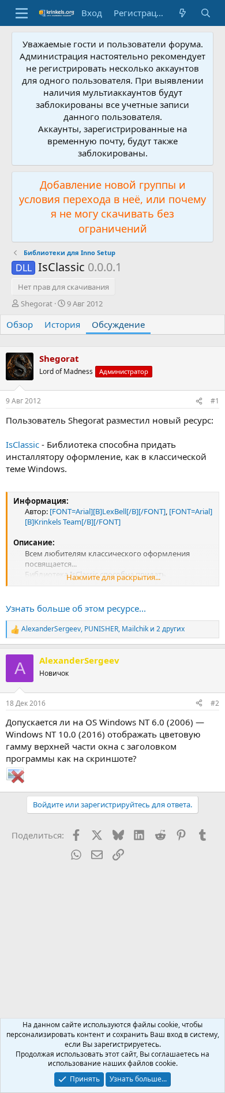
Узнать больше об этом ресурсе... (76, 608)
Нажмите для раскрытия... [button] (113, 577)
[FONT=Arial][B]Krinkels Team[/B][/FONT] (118, 516)
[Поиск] (205, 13)
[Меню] (21, 13)
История (62, 324)
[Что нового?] (182, 13)
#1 (215, 401)
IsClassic (22, 444)
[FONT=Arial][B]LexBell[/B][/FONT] (108, 511)
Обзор (19, 324)
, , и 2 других (103, 629)
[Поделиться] (199, 401)
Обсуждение (118, 324)
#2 (215, 703)
